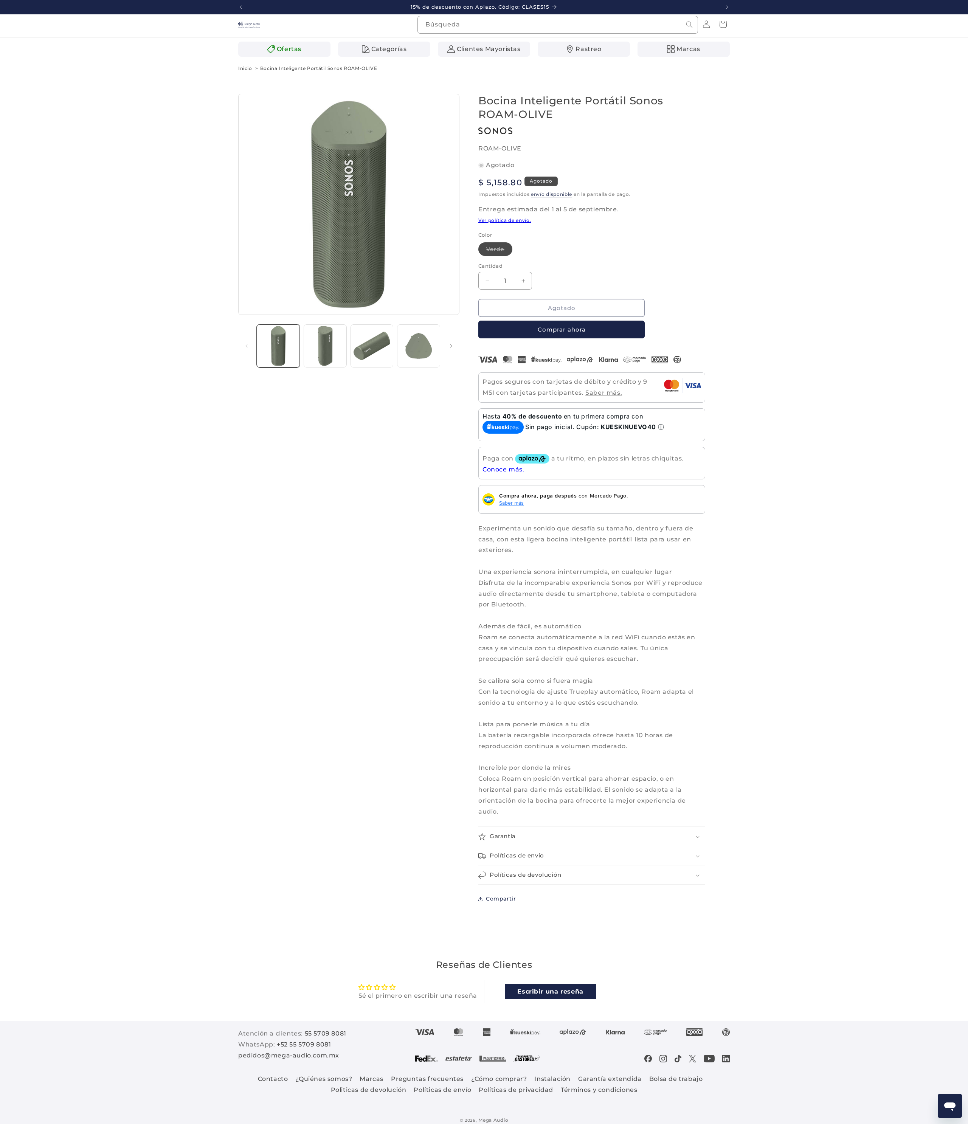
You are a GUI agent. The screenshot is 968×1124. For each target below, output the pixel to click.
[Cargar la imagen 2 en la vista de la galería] (325, 345)
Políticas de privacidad (516, 1089)
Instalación (552, 1078)
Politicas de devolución (368, 1089)
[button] (723, 24)
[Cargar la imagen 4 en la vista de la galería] (418, 345)
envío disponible (551, 194)
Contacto (273, 1078)
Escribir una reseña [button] (550, 991)
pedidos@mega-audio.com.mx (288, 1055)
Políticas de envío (442, 1089)
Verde (499, 250)
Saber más (511, 503)
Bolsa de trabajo (676, 1078)
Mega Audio (493, 1120)
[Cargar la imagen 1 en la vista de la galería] (278, 345)
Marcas (371, 1078)
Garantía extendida (610, 1078)
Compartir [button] (501, 898)
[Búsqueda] (689, 24)
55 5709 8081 (325, 1033)
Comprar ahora (562, 329)
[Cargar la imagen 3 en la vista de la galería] (372, 345)
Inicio (245, 68)
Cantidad (490, 266)
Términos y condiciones (599, 1089)
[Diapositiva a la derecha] (451, 346)
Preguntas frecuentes (427, 1078)
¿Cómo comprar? (499, 1078)
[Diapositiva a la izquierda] (246, 346)
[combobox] (558, 24)
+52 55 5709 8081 (304, 1044)
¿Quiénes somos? (323, 1078)
